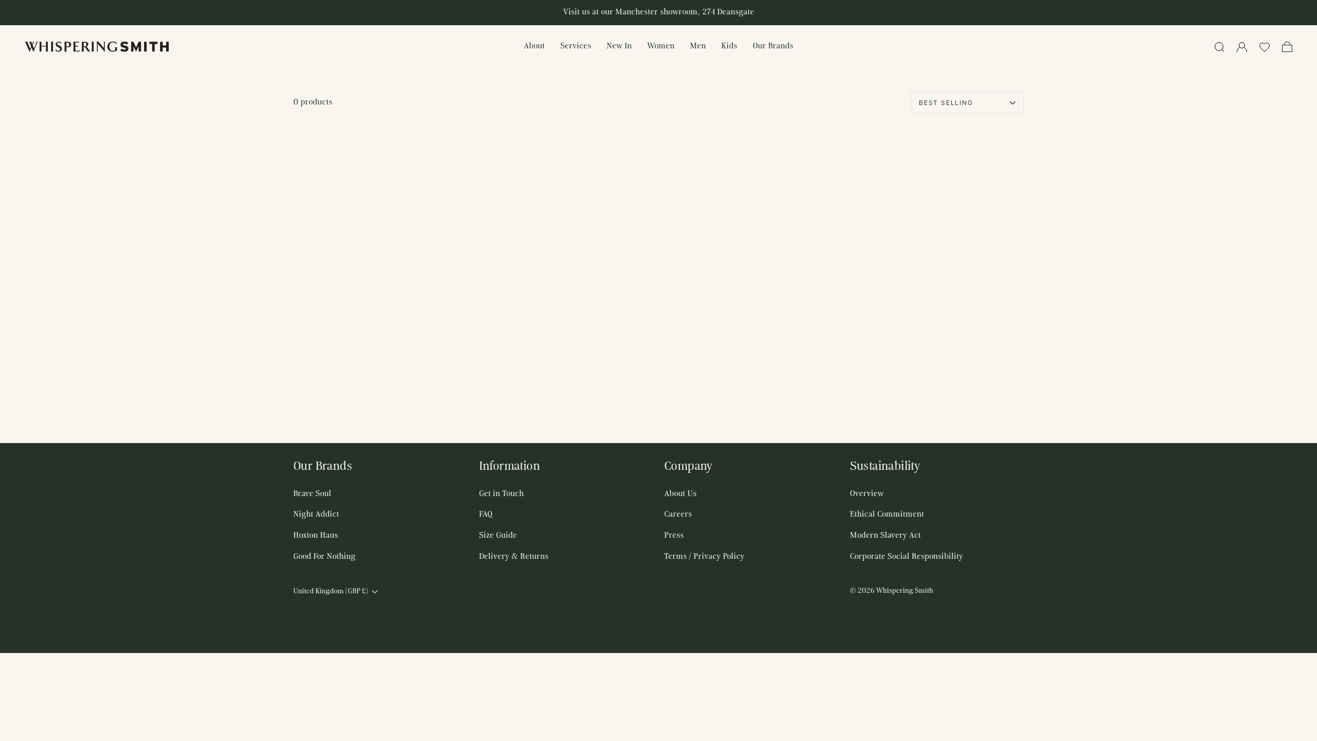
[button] (1264, 47)
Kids (729, 46)
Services (575, 46)
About (534, 46)
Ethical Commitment (887, 514)
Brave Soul (312, 494)
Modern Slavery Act (885, 536)
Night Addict (316, 514)
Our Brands (773, 46)
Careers (678, 514)
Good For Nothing (324, 557)
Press (674, 536)
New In (619, 46)
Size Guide (498, 536)
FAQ (486, 514)
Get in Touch (501, 494)
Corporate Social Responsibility (906, 557)
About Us (680, 494)
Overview (867, 494)
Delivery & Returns (513, 557)
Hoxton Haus (315, 536)
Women (660, 46)
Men (698, 46)
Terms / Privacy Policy (704, 557)
